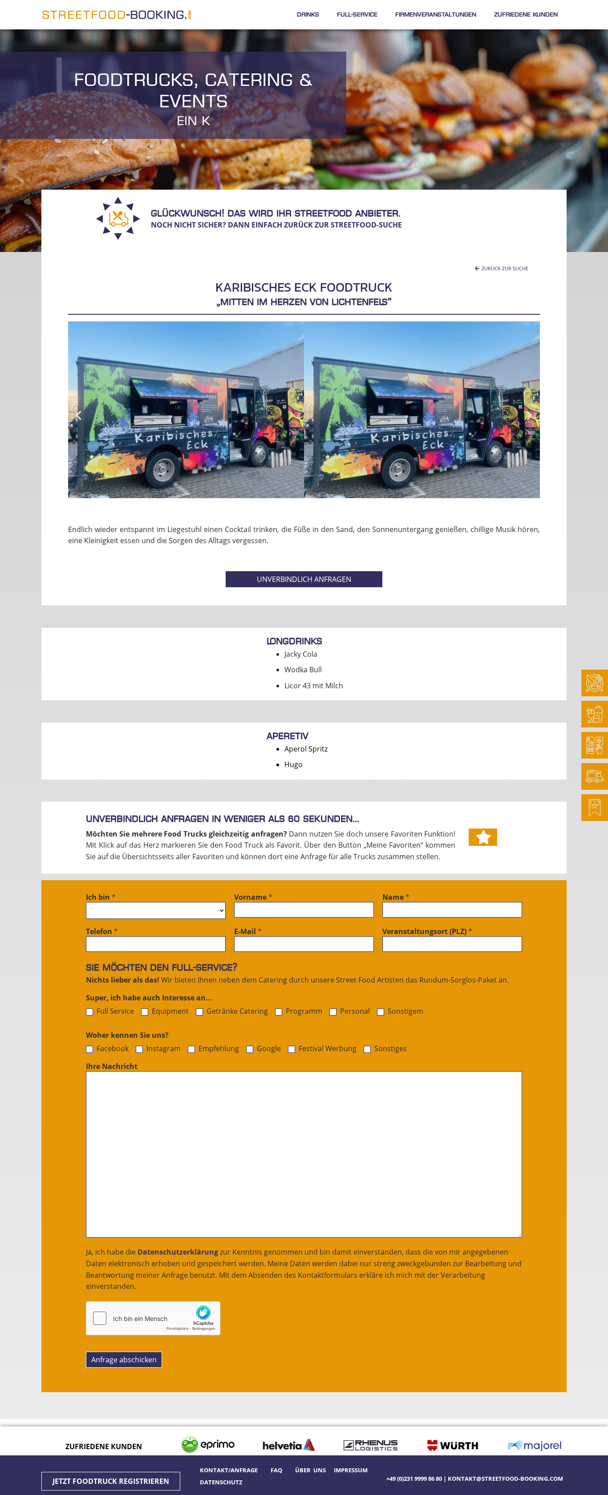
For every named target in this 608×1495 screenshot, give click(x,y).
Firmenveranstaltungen (435, 14)
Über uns (310, 1470)
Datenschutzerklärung (178, 1252)
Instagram (163, 1048)
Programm (303, 1011)
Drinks (308, 14)
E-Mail (248, 932)
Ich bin (101, 898)
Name (395, 898)
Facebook (112, 1048)
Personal (354, 1011)
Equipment (169, 1011)
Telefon (102, 932)
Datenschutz (221, 1482)
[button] (502, 268)
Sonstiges (390, 1048)
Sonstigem (404, 1011)
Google (268, 1048)
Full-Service (357, 14)
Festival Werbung (327, 1048)
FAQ (276, 1470)
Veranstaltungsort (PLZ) (427, 932)
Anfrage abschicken (124, 1360)
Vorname (253, 898)
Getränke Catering (236, 1011)
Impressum (351, 1470)
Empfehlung (218, 1048)
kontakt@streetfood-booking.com (505, 1479)
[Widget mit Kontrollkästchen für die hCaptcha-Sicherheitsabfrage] (153, 1318)
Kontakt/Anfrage (230, 1470)
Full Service (114, 1011)
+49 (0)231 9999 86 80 (414, 1479)
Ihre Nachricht (112, 1067)
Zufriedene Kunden (526, 14)
